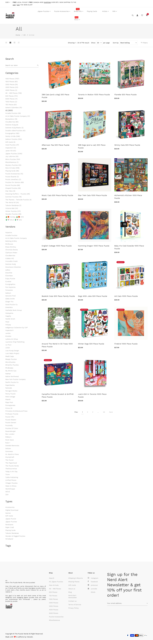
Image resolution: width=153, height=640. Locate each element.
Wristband (9, 539)
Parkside (8, 388)
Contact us (72, 601)
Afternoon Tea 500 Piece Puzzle (55, 145)
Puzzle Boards (12, 177)
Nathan (8, 374)
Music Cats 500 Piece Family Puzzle (57, 195)
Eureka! (8, 281)
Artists (104, 11)
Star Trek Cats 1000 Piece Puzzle (92, 195)
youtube (94, 589)
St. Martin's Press (12, 454)
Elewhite (8, 273)
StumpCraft (9, 457)
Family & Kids (12, 136)
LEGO (7, 348)
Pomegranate (10, 405)
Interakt (30, 637)
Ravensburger (10, 431)
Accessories (9, 507)
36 (104, 412)
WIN (113, 11)
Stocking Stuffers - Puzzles (17, 194)
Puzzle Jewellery (13, 179)
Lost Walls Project (12, 353)
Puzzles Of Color (11, 428)
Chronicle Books (11, 250)
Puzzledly (9, 425)
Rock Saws (9, 440)
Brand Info (78, 10)
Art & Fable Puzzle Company (17, 116)
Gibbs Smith (10, 299)
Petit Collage (10, 397)
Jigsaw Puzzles (43, 11)
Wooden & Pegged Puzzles (15, 536)
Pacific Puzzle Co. (12, 382)
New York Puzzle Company (15, 379)
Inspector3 (10, 148)
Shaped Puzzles (13, 188)
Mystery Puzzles (13, 165)
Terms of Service (74, 605)
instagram (94, 578)
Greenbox (9, 307)
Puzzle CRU (9, 417)
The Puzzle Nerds (12, 466)
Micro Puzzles (12, 159)
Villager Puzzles (11, 483)
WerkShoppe (10, 489)
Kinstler (8, 336)
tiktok (93, 592)
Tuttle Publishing (11, 477)
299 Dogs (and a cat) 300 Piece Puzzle (91, 146)
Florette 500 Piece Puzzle (125, 95)
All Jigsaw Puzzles (56, 582)
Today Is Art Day (11, 471)
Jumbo (8, 333)
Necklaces (9, 525)
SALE (76, 19)
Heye (7, 322)
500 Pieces (11, 96)
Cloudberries (11, 122)
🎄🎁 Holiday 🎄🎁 (14, 217)
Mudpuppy (9, 368)
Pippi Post (9, 402)
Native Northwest (12, 376)
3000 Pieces (11, 87)
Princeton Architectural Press (16, 411)
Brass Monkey (10, 247)
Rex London (9, 434)
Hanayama (9, 313)
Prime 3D (8, 408)
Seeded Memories (12, 446)
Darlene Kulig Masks (14, 128)
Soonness (9, 451)
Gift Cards (10, 142)
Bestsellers (11, 119)
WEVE (7, 492)
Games (8, 513)
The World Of (12, 202)
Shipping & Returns (75, 578)
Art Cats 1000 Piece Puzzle (126, 296)
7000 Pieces (11, 102)
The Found (9, 460)
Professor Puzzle (11, 414)
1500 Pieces (11, 82)
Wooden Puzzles (13, 214)
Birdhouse (9, 244)
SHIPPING (47, 2)
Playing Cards (92, 11)
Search (51, 578)
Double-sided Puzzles (15, 131)
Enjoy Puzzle (10, 279)
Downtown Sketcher (13, 267)
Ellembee (9, 276)
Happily (8, 316)
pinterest (94, 585)
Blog (70, 592)
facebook (94, 582)
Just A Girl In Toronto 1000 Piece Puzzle (92, 395)
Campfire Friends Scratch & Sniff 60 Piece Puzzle (58, 395)
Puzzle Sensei (10, 422)
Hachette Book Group (13, 310)
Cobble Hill (9, 258)
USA (14, 5)
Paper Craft (9, 527)
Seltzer (8, 448)
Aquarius (8, 232)
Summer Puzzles (13, 197)
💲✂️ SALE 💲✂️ (13, 220)
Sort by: (116, 43)
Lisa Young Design (12, 351)
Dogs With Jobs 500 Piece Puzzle (92, 296)
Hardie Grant (10, 319)
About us (71, 589)
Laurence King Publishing (14, 342)
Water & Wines (10, 486)
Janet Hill (10, 151)
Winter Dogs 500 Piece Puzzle (91, 344)
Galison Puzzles (13, 139)
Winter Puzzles (13, 211)
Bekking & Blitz (11, 241)
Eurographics (12, 133)
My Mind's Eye (10, 371)
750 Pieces (11, 105)
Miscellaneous (11, 162)
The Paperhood (11, 463)
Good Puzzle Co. (11, 304)
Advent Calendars (13, 107)
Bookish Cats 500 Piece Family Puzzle (58, 296)
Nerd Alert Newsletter (72, 596)
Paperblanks (10, 385)
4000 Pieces (11, 90)
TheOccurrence (11, 469)
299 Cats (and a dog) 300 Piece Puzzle (55, 96)
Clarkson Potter (11, 253)
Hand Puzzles (12, 145)
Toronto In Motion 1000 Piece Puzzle (94, 95)
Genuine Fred (10, 296)
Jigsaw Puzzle (10, 519)
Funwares (9, 290)
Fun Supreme (10, 287)
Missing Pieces (73, 582)
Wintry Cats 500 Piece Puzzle (127, 145)
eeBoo (7, 270)
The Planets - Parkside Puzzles (18, 200)
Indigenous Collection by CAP (16, 328)
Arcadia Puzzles (13, 113)
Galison (8, 293)
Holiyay (8, 325)
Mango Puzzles (11, 359)
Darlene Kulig (11, 125)
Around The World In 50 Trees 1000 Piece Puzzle (57, 345)
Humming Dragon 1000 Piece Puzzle (93, 246)
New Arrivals (12, 168)
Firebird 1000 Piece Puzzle (125, 344)
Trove (7, 474)
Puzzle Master (10, 420)
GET (18, 5)
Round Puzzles (12, 185)
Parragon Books (11, 391)
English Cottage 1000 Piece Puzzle (57, 246)
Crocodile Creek (11, 261)
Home (18, 35)
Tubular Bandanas (13, 205)
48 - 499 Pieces (13, 93)
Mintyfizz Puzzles (12, 365)
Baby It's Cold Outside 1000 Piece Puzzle (129, 247)
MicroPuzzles (10, 362)
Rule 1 (7, 443)
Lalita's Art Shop (11, 339)
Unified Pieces (10, 480)
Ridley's (8, 437)
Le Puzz (8, 345)
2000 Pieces (11, 84)
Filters (145, 43)
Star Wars (10, 191)
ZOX (6, 495)
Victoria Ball (11, 208)
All (25, 35)
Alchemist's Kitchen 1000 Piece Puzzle (128, 196)
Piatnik (8, 399)
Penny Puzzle (10, 394)
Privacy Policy (73, 608)
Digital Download (11, 510)
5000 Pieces (11, 99)
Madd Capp (9, 356)
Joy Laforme (11, 156)
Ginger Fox (9, 302)
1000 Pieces (12, 79)
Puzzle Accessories (61, 11)
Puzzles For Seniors (14, 182)
